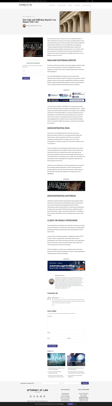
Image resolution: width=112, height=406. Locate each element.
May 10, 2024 (71, 364)
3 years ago (62, 297)
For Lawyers (52, 5)
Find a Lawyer (83, 394)
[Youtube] (41, 396)
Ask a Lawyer (83, 396)
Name (49, 332)
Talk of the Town (65, 396)
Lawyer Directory (86, 5)
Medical (33, 16)
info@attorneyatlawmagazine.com (41, 401)
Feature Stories (65, 393)
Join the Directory (65, 400)
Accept (70, 404)
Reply (54, 304)
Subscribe (41, 1)
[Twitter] (44, 396)
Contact (45, 1)
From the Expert (28, 16)
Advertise (20, 1)
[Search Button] (92, 1)
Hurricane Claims (83, 399)
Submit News (36, 1)
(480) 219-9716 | (30, 401)
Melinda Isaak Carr (60, 275)
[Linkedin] (30, 396)
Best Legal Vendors (65, 397)
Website (69, 338)
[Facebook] (37, 396)
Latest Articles (65, 394)
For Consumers (61, 5)
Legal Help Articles (83, 393)
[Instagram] (34, 396)
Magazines (77, 5)
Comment (49, 316)
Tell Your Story (25, 1)
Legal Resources (65, 399)
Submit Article (31, 1)
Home (24, 16)
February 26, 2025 (52, 364)
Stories (70, 5)
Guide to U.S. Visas (83, 400)
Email (48, 338)
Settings (61, 404)
